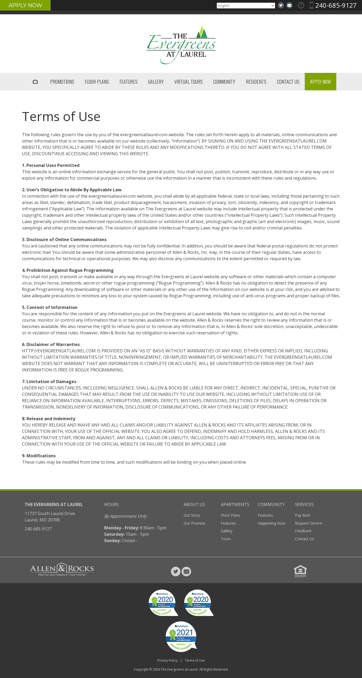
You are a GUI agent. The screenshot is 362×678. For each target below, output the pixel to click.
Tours (226, 538)
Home (35, 81)
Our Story (192, 515)
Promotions (62, 81)
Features (129, 81)
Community (224, 81)
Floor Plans (97, 81)
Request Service (308, 523)
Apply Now (25, 5)
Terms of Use (195, 660)
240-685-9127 (336, 5)
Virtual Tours (188, 81)
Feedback (303, 530)
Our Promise (194, 523)
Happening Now (271, 523)
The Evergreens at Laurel (179, 669)
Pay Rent (302, 515)
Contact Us (288, 81)
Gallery (156, 81)
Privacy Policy (167, 660)
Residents (256, 81)
